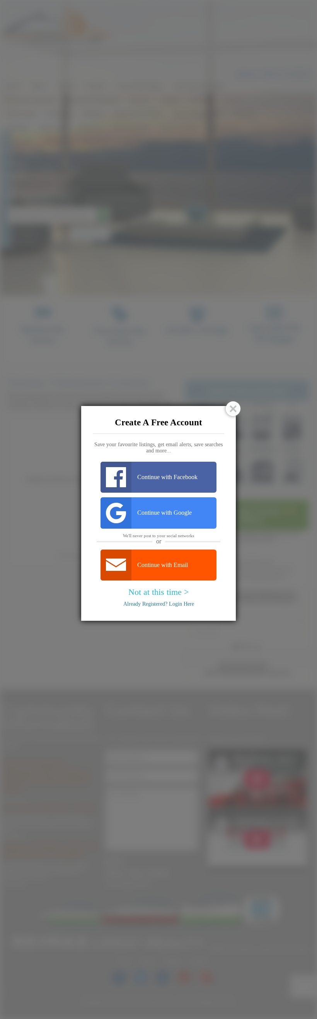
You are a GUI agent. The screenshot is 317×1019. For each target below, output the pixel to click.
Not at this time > (158, 592)
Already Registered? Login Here (158, 604)
